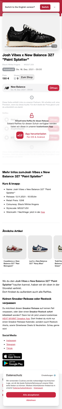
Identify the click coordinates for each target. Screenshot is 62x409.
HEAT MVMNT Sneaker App (16, 318)
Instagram (11, 340)
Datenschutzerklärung (22, 388)
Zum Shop (27, 77)
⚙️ (49, 375)
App (43, 212)
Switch (45, 7)
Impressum (38, 388)
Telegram (10, 344)
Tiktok (9, 348)
